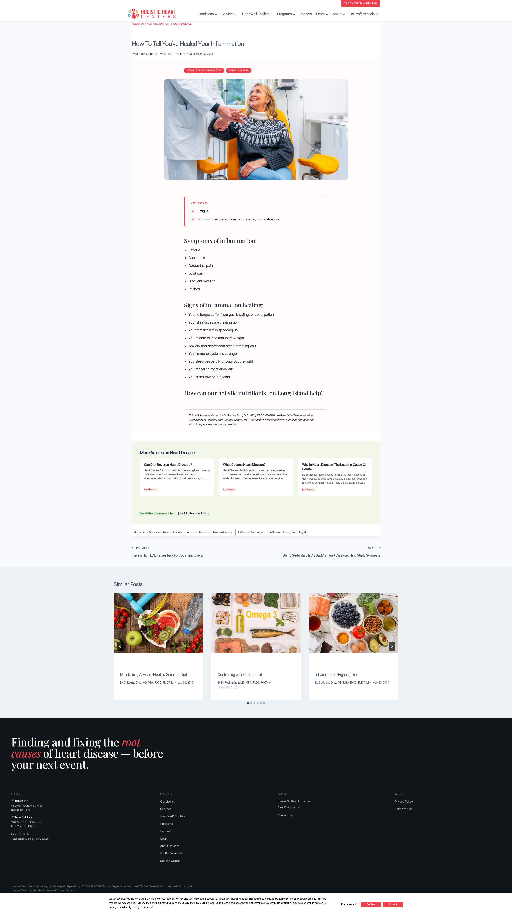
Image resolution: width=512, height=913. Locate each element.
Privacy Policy (404, 801)
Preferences (348, 904)
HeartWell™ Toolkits (172, 816)
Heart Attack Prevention (150, 23)
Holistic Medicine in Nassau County (209, 532)
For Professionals (171, 853)
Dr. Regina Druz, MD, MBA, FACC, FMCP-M (160, 54)
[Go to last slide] (120, 646)
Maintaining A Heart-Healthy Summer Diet (153, 674)
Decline (371, 904)
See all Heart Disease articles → (158, 513)
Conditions (167, 801)
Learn (163, 838)
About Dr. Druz (169, 846)
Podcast (306, 14)
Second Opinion (170, 861)
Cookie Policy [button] (290, 903)
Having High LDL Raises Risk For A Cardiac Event (167, 551)
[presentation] (158, 623)
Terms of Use (404, 809)
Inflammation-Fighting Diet (336, 674)
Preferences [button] (146, 907)
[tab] (248, 703)
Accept (393, 904)
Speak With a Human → (294, 801)
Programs (166, 824)
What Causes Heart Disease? (244, 465)
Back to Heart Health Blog (194, 513)
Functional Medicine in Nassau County (158, 532)
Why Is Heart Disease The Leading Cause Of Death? (334, 467)
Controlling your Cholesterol (240, 674)
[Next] (392, 646)
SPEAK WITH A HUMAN (360, 3)
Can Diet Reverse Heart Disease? (168, 465)
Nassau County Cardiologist (288, 532)
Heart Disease (181, 23)
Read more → (151, 490)
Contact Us (285, 815)
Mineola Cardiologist (250, 532)
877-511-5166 (20, 834)
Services (165, 809)
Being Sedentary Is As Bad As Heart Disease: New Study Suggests (331, 551)
